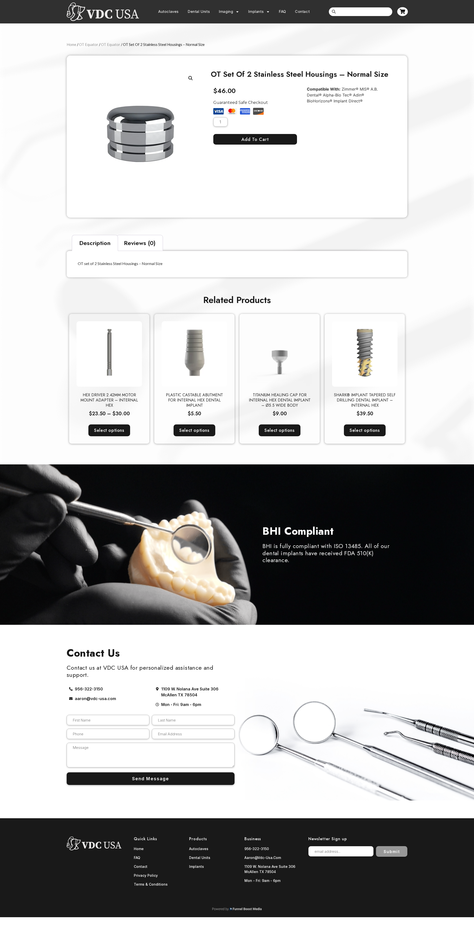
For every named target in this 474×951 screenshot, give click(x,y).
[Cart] (402, 11)
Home (71, 44)
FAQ (282, 11)
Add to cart (255, 139)
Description (95, 243)
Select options (109, 430)
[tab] (95, 243)
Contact (302, 11)
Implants (256, 11)
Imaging (226, 11)
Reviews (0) (140, 243)
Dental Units (199, 11)
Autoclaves (168, 11)
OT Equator (88, 44)
